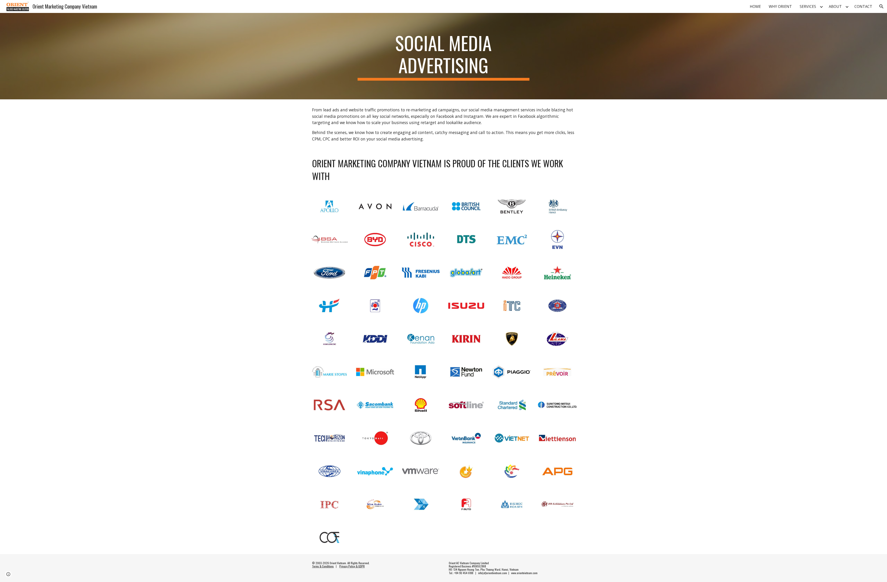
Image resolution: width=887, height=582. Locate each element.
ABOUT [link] (835, 6)
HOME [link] (755, 6)
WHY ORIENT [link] (780, 6)
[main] (443, 56)
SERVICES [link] (808, 6)
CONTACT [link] (863, 6)
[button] (881, 6)
